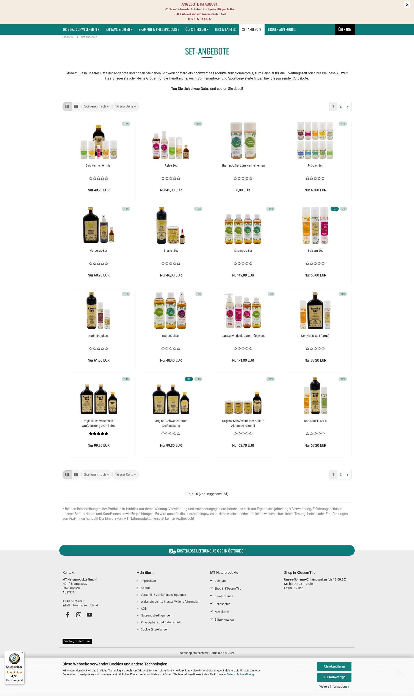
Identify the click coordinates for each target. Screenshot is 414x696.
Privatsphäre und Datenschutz (161, 622)
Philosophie (222, 604)
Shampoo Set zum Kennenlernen (243, 165)
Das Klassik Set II (315, 421)
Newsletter (222, 611)
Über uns (344, 29)
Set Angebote (251, 29)
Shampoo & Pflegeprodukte (159, 29)
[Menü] (21, 653)
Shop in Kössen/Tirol (228, 588)
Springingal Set (99, 335)
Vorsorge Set (98, 250)
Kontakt (146, 588)
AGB (144, 608)
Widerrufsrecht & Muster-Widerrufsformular (170, 601)
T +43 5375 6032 (74, 601)
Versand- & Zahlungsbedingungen (163, 594)
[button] (67, 106)
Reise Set (171, 165)
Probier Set (315, 165)
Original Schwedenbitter (81, 29)
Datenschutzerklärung (240, 674)
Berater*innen (224, 596)
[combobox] (96, 106)
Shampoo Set (243, 250)
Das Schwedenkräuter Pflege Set (243, 335)
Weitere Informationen (334, 686)
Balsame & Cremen (119, 29)
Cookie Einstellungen (154, 629)
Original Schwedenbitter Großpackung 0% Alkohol (98, 423)
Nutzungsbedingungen (156, 615)
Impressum (148, 580)
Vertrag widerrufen (77, 641)
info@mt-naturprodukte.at (80, 605)
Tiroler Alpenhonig (282, 29)
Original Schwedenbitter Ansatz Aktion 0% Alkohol (243, 423)
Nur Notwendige (334, 677)
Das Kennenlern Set (98, 165)
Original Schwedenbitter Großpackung (171, 423)
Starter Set (171, 250)
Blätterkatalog (224, 619)
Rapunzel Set (171, 335)
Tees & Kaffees (225, 29)
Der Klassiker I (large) (315, 335)
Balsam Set (315, 250)
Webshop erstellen (191, 653)
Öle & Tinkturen (196, 29)
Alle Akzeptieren (334, 666)
